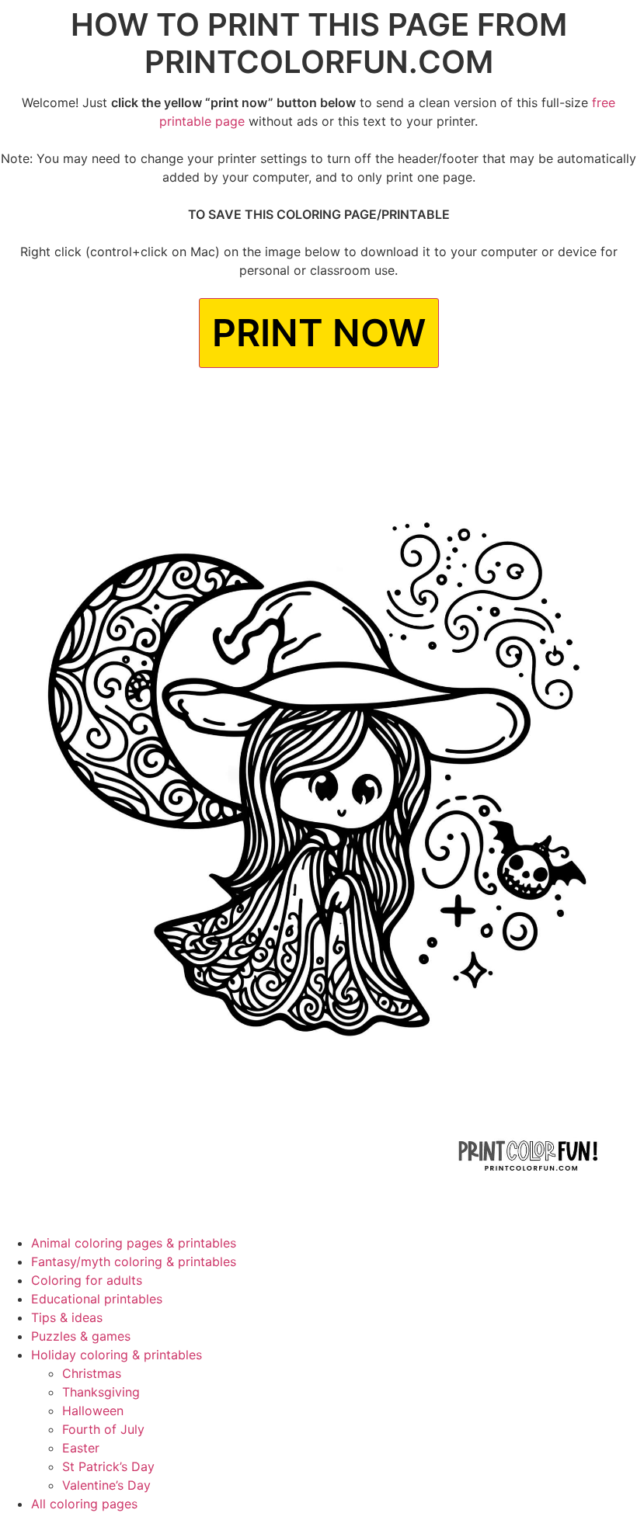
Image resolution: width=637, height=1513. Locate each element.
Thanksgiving (101, 1392)
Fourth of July (103, 1429)
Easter (80, 1448)
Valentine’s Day (106, 1485)
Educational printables (96, 1299)
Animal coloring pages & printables (133, 1243)
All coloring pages (84, 1503)
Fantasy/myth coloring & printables (133, 1261)
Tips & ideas (67, 1317)
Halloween (93, 1410)
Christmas (91, 1373)
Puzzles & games (81, 1336)
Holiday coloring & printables (116, 1354)
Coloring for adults (86, 1280)
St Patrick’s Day (108, 1466)
